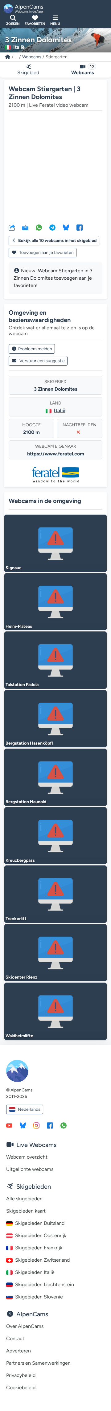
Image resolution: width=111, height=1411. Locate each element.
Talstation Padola (22, 684)
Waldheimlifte (19, 1035)
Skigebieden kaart (26, 1211)
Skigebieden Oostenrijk (40, 1235)
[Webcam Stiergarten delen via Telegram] (52, 227)
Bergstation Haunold (26, 801)
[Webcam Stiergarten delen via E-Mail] (25, 227)
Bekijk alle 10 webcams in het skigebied (57, 240)
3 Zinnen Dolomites (55, 389)
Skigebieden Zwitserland (42, 1260)
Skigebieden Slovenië (39, 1297)
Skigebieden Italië (35, 1272)
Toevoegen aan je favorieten (46, 252)
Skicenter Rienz (21, 977)
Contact (15, 1338)
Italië (59, 410)
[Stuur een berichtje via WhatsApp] (63, 1125)
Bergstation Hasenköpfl (29, 743)
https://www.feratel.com (55, 454)
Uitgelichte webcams (29, 1169)
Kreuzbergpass (20, 860)
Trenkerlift (16, 918)
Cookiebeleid (20, 1387)
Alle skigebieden (24, 1199)
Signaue (14, 567)
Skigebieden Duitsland (39, 1223)
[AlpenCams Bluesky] (23, 1125)
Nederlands (29, 1109)
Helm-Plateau (19, 626)
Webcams (31, 56)
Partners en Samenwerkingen (38, 1363)
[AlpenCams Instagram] (36, 1125)
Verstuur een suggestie (42, 360)
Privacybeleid (20, 1375)
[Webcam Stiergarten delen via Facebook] (79, 227)
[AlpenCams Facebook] (50, 1125)
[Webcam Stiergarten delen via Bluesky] (66, 227)
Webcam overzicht (26, 1157)
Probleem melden (35, 348)
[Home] (7, 56)
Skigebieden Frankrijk (38, 1248)
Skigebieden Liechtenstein (44, 1284)
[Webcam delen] (12, 227)
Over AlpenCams (24, 1326)
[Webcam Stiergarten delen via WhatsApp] (39, 227)
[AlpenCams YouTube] (9, 1125)
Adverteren (18, 1351)
